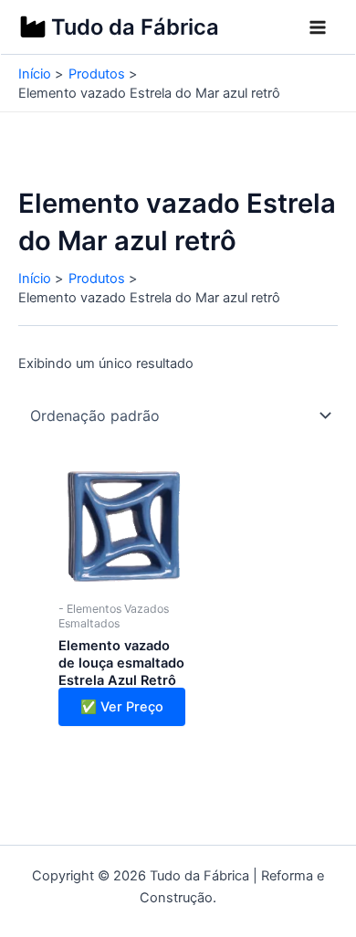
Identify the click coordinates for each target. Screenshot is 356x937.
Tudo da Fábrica (135, 27)
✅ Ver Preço (121, 707)
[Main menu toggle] (317, 27)
